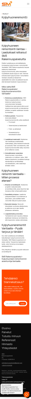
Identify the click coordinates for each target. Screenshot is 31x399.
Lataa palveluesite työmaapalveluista (13, 382)
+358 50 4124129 (7, 365)
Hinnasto (7, 344)
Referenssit (8, 340)
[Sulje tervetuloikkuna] (22, 384)
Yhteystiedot (9, 348)
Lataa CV (4, 379)
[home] (7, 3)
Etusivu (6, 328)
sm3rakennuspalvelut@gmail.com (12, 363)
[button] (28, 3)
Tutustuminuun (11, 336)
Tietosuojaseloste (7, 377)
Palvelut (6, 332)
